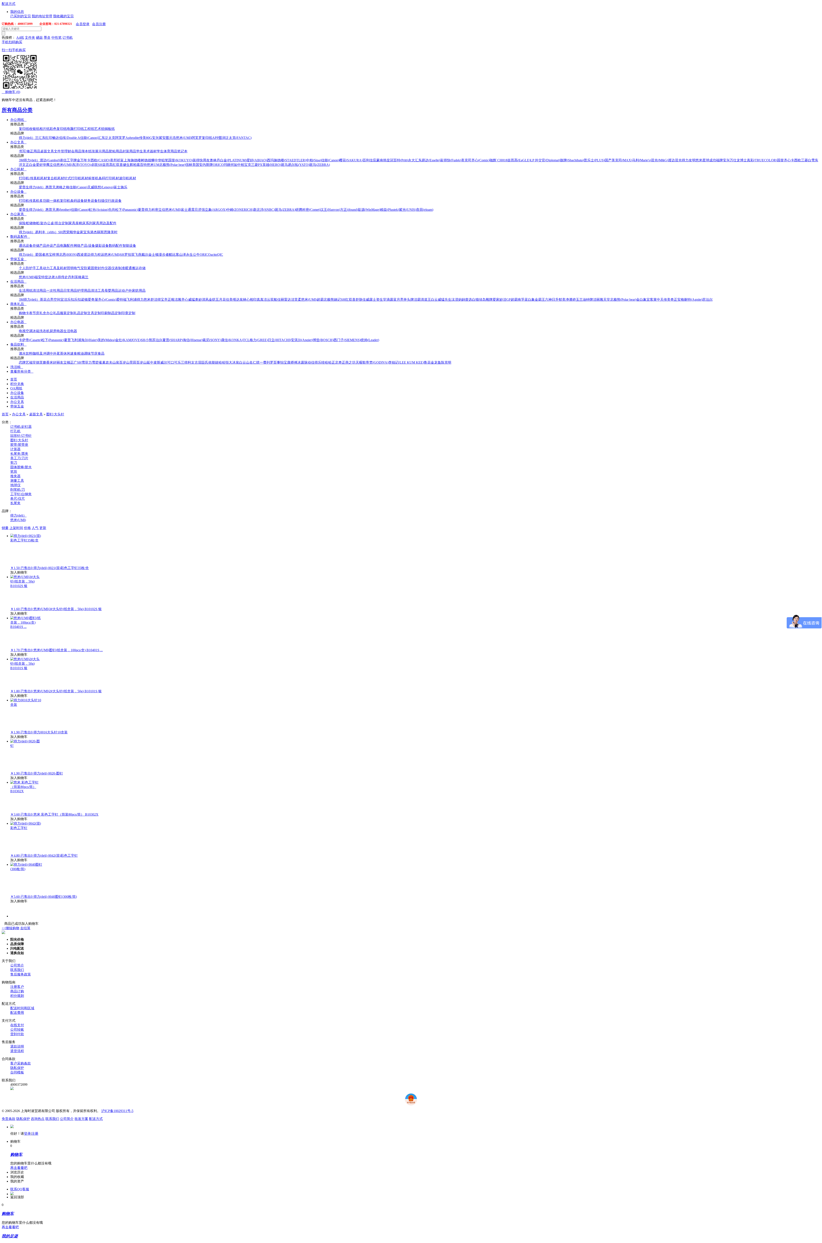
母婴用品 (111, 290)
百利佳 (368, 160)
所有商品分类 (17, 110)
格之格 (64, 187)
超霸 (320, 299)
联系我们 (17, 970)
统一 (259, 362)
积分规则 (17, 996)
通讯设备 (26, 245)
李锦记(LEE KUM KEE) (406, 362)
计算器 (15, 449)
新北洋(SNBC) (264, 209)
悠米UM (153, 165)
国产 (608, 160)
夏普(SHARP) (172, 340)
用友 (206, 160)
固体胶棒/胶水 (21, 467)
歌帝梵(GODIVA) (375, 362)
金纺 (212, 299)
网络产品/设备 (84, 245)
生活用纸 (26, 290)
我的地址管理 (42, 16)
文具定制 (94, 313)
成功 (712, 160)
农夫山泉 (112, 362)
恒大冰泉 (232, 362)
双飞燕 (136, 254)
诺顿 (84, 299)
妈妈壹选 (465, 299)
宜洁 (63, 299)
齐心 (787, 160)
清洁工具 (97, 290)
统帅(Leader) (370, 340)
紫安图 (164, 138)
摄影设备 (102, 245)
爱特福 (121, 299)
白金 (32, 165)
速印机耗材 (127, 178)
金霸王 (540, 299)
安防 (83, 268)
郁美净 (564, 299)
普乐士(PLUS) (594, 160)
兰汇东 (40, 138)
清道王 (426, 299)
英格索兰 (81, 277)
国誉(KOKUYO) (180, 160)
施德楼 (136, 160)
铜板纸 (109, 129)
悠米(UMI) (184, 138)
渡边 (671, 160)
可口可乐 (174, 362)
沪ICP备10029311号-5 (117, 1111)
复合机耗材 (55, 178)
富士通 (186, 209)
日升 (555, 299)
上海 (127, 160)
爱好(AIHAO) (257, 160)
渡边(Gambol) (50, 160)
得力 (685, 160)
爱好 (39, 165)
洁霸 (417, 299)
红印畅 (50, 138)
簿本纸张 (88, 151)
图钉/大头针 (55, 414)
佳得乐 (316, 362)
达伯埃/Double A (68, 138)
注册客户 (17, 987)
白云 (434, 299)
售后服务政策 (20, 974)
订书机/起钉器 (21, 426)
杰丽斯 (99, 232)
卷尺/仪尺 (17, 498)
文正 (25, 165)
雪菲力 (87, 362)
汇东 (101, 138)
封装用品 (129, 151)
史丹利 (69, 277)
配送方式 (8, 4)
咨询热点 (38, 1119)
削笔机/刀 (17, 489)
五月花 (221, 299)
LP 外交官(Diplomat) (545, 160)
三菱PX (256, 165)
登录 (27, 1133)
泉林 (243, 299)
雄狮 (151, 160)
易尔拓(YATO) (298, 165)
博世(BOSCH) (323, 340)
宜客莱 (651, 299)
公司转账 (17, 1029)
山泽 (182, 254)
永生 (189, 254)
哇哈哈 (326, 362)
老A (55, 277)
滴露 (389, 299)
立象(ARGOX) (215, 209)
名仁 (252, 362)
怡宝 (283, 362)
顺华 (73, 232)
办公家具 (18, 214)
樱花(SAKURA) (351, 160)
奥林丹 (215, 160)
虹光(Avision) (98, 209)
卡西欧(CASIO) (98, 160)
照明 (70, 268)
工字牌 (72, 160)
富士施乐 (120, 187)
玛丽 (227, 165)
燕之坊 (350, 362)
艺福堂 (31, 362)
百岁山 (124, 362)
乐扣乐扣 (74, 299)
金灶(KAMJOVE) (128, 340)
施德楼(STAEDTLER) (290, 160)
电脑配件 (67, 245)
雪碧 (95, 362)
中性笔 (56, 37)
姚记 (337, 299)
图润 (222, 138)
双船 (273, 299)
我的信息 (17, 11)
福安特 (39, 277)
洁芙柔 (296, 299)
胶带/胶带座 (19, 444)
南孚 (521, 299)
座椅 (78, 223)
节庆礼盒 (39, 313)
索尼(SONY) (212, 340)
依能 (211, 362)
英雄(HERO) (271, 165)
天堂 (606, 299)
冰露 (300, 362)
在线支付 (17, 1025)
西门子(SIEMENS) (347, 340)
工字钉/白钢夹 (21, 494)
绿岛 (482, 299)
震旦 (194, 209)
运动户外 (125, 290)
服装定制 (67, 313)
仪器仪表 (111, 268)
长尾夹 (15, 503)
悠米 (698, 160)
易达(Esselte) (431, 160)
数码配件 (115, 245)
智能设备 (129, 245)
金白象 (641, 299)
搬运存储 (139, 268)
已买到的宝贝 (20, 16)
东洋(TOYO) (81, 165)
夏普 (141, 209)
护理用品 (84, 290)
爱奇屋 (93, 299)
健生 (126, 165)
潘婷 (572, 299)
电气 (77, 268)
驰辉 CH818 (498, 160)
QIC (220, 254)
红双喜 (118, 165)
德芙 (39, 362)
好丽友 (58, 362)
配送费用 (17, 1012)
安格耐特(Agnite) (689, 299)
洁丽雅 (598, 299)
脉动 (307, 362)
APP (215, 138)
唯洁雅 (176, 299)
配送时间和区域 (22, 1008)
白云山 (244, 362)
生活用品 (18, 281)
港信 (63, 160)
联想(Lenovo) (104, 187)
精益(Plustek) (389, 209)
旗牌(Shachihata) (572, 160)
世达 (48, 277)
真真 (260, 299)
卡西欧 (796, 160)
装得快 (198, 160)
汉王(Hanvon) (330, 209)
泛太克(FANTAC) (238, 138)
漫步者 (164, 254)
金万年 (82, 160)
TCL (246, 340)
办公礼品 (53, 313)
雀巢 (102, 362)
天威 (90, 187)
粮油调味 (84, 353)
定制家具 (68, 223)
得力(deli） (27, 138)
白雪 (811, 160)
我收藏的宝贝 (63, 16)
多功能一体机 (49, 200)
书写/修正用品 (29, 151)
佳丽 (280, 299)
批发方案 (81, 1119)
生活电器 (70, 331)
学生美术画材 (146, 151)
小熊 (148, 340)
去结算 (25, 928)
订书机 (68, 37)
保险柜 (24, 223)
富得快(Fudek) (450, 160)
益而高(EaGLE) (518, 160)
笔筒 (13, 471)
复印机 (65, 200)
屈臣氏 (203, 362)
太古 (194, 362)
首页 (13, 379)
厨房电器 (56, 331)
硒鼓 (39, 37)
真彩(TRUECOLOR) (762, 160)
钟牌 (589, 299)
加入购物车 (18, 572)
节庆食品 (97, 353)
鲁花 (427, 362)
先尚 (111, 209)
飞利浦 (132, 299)
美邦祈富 (117, 160)
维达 (236, 299)
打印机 (24, 200)
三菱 (804, 160)
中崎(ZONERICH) (239, 209)
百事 (276, 362)
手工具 (38, 268)
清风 (205, 299)
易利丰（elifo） (46, 232)
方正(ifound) (349, 209)
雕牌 (489, 299)
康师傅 (292, 362)
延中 (150, 362)
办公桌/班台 (53, 223)
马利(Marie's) (641, 160)
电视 (22, 331)
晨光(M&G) (659, 160)
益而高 (107, 165)
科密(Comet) (311, 209)
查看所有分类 (21, 371)
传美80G (145, 138)
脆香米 (48, 362)
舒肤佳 (361, 299)
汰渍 (454, 299)
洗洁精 (16, 367)
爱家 (496, 299)
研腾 (298, 209)
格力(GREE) (259, 340)
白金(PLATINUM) (233, 160)
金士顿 (153, 254)
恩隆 (107, 232)
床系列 (87, 223)
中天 (660, 299)
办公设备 (18, 191)
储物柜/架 (36, 223)
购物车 (11, 92)
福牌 (719, 160)
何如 (234, 165)
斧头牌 (409, 299)
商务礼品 (18, 304)
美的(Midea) (106, 340)
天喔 (359, 362)
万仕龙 (735, 160)
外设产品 (53, 245)
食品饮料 (18, 344)
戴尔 (144, 254)
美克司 (466, 160)
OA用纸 (16, 388)
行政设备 (115, 200)
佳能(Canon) (89, 138)
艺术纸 (99, 129)
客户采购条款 (20, 1063)
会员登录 (82, 24)
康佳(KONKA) (232, 340)
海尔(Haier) (89, 340)
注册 (34, 1133)
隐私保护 (17, 1068)
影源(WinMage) (369, 209)
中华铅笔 (161, 160)
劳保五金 (18, 259)
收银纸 (34, 129)
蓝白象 (529, 299)
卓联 (94, 165)
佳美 (229, 299)
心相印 (251, 299)
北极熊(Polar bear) (172, 165)
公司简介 (17, 965)
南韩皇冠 (386, 160)
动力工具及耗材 (55, 268)
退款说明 (17, 1046)
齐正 (167, 299)
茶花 (43, 299)
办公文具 (18, 142)
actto (214, 254)
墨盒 (47, 37)
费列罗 (268, 362)
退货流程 (17, 1051)
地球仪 (15, 485)
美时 (114, 232)
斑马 (284, 165)
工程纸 (89, 129)
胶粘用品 (115, 151)
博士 (743, 160)
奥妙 (198, 299)
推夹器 (15, 476)
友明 (692, 160)
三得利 (186, 362)
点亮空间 (53, 299)
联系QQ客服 (19, 1189)
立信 (53, 165)
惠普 (48, 187)
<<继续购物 (10, 928)
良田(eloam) (424, 209)
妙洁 (502, 299)
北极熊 (329, 299)
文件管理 (61, 151)
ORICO (218, 165)
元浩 (172, 138)
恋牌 (22, 362)
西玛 (270, 160)
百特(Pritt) (400, 160)
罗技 (127, 254)
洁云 (267, 299)
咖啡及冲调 (41, 353)
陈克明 (446, 362)
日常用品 (70, 290)
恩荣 (66, 232)
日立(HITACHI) (279, 340)
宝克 (247, 165)
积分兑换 (17, 384)
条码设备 (77, 200)
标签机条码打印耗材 (103, 178)
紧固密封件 (95, 268)
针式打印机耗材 (76, 178)
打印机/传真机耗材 (33, 178)
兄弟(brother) (61, 209)
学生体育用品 (167, 151)
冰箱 (36, 331)
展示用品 (102, 151)
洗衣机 (44, 331)
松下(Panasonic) (126, 209)
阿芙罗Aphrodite (127, 138)
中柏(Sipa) (313, 160)
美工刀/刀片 (19, 458)
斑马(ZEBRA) (319, 165)
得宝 (160, 299)
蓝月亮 (398, 299)
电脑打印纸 (75, 129)
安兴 (155, 138)
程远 (100, 254)
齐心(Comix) (480, 160)
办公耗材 (18, 169)
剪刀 (13, 462)
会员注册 (99, 24)
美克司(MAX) (622, 160)
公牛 (196, 254)
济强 (201, 209)
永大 (411, 160)
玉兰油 (581, 299)
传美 (667, 299)
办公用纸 (18, 120)
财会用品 (74, 151)
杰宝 (48, 254)
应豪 (376, 160)
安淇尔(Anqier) (302, 340)
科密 (155, 209)
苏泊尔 (707, 299)
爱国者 (40, 254)
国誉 (780, 160)
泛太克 (110, 138)
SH (100, 165)
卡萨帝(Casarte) (30, 340)
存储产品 (39, 245)
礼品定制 (80, 313)
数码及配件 (20, 236)
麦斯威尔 (160, 362)
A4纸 (20, 37)
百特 (143, 165)
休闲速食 (70, 353)
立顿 (66, 362)
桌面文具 (47, 151)
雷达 (287, 299)
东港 (90, 232)
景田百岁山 (138, 362)
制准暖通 (125, 268)
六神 (548, 299)
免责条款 (8, 1119)
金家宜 (81, 232)
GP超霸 (512, 299)
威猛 (191, 299)
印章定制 (128, 313)
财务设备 (91, 200)
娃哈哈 (220, 362)
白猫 (475, 299)
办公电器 (18, 322)
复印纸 (24, 129)
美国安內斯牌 (202, 165)
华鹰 (46, 165)
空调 (29, 331)
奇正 (673, 299)
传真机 (34, 200)
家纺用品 (139, 290)
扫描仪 (103, 200)
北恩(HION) (68, 254)
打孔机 (15, 431)
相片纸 (44, 129)
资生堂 (381, 299)
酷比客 (174, 254)
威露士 (371, 299)
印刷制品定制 (111, 313)
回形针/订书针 (21, 435)
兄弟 (55, 187)
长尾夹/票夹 (19, 453)
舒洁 (153, 299)
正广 (73, 362)
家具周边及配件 (104, 223)
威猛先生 (444, 299)
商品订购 (17, 991)
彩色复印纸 (58, 129)
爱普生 (24, 187)
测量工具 (17, 480)
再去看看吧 (18, 1168)
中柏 (240, 165)
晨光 (678, 160)
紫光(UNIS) (407, 209)
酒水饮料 (26, 353)
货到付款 (17, 1034)
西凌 (80, 254)
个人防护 (26, 268)
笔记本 (182, 151)
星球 (705, 160)
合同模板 (17, 1072)
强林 (188, 165)
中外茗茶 (56, 353)
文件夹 (30, 37)
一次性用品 (54, 290)
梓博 (55, 254)
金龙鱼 (436, 362)
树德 (144, 160)
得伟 (61, 277)
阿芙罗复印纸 (202, 138)
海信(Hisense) (193, 340)
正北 (335, 362)
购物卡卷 (26, 313)
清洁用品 (39, 290)
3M (21, 160)
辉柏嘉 (135, 165)
